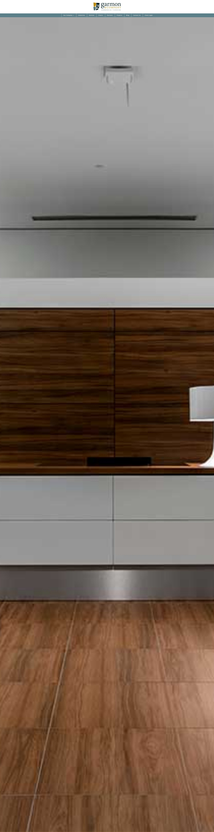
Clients (100, 15)
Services (91, 15)
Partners (110, 15)
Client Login (149, 15)
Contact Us (137, 15)
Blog (127, 15)
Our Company (67, 15)
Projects (119, 15)
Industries (81, 15)
